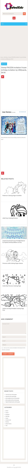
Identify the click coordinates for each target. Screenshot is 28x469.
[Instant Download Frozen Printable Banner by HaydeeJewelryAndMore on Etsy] (14, 233)
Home (2, 57)
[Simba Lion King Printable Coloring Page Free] (14, 300)
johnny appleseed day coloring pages (12, 398)
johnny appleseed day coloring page (12, 400)
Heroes (7, 418)
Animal (7, 410)
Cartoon (4, 63)
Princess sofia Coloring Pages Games (13, 263)
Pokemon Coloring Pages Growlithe (12, 195)
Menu (3, 23)
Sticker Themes (8, 423)
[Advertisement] (14, 41)
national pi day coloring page (11, 396)
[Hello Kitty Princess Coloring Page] (14, 278)
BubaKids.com (10, 467)
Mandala (7, 421)
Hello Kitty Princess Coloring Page (12, 286)
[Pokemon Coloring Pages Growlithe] (14, 187)
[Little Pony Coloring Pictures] (14, 210)
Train (6, 425)
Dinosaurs (7, 414)
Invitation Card (8, 420)
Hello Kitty (7, 416)
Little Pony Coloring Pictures (10, 218)
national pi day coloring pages (11, 394)
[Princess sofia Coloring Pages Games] (14, 255)
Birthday (6, 57)
